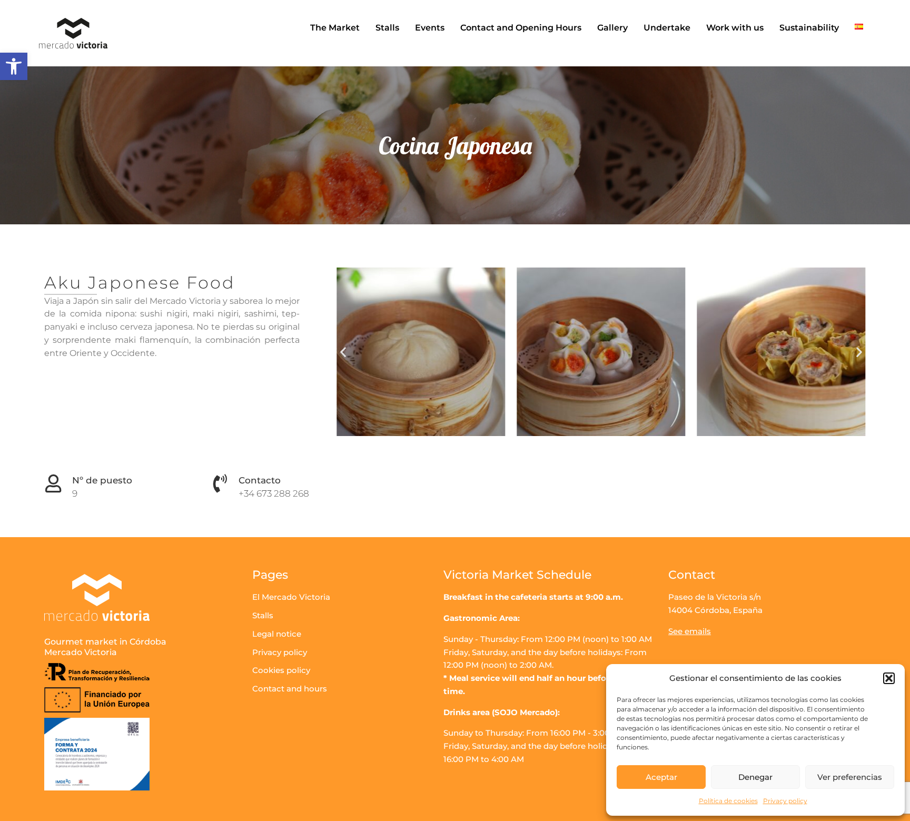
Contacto (260, 480)
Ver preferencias (849, 777)
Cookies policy (281, 670)
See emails (689, 631)
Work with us (735, 28)
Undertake (667, 28)
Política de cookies (728, 801)
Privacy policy (785, 801)
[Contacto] (220, 483)
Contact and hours (289, 689)
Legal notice (276, 634)
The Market (335, 28)
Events (429, 28)
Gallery (612, 28)
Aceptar (661, 777)
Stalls (387, 28)
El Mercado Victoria (291, 597)
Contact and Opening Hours (520, 28)
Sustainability (809, 28)
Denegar (755, 777)
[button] (13, 66)
